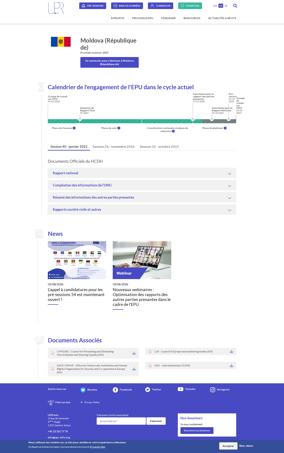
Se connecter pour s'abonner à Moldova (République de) (109, 62)
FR (220, 5)
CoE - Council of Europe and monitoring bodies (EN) (183, 351)
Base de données (129, 5)
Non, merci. (246, 445)
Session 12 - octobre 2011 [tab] (159, 146)
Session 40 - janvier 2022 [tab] (68, 146)
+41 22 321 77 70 (58, 431)
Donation (192, 5)
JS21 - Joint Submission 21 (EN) (172, 365)
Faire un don (62, 402)
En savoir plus (97, 446)
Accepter (228, 445)
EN (215, 5)
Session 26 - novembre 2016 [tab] (114, 146)
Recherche (235, 6)
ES (226, 5)
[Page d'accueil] (56, 7)
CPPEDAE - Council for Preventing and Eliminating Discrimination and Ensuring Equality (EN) (85, 353)
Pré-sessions (95, 5)
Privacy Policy (92, 402)
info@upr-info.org (59, 437)
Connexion (163, 5)
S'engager (168, 18)
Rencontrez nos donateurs (197, 430)
